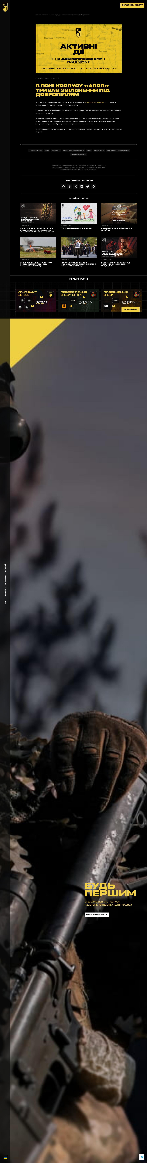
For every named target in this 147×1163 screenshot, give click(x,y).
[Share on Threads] (69, 186)
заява (89, 150)
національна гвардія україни (118, 150)
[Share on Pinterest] (93, 186)
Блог (5, 601)
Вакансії (5, 568)
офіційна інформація (78, 154)
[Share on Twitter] (75, 186)
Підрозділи (5, 580)
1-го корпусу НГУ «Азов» (94, 102)
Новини (5, 592)
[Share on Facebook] (63, 186)
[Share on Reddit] (87, 186)
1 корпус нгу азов (35, 150)
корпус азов (99, 150)
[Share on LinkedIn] (81, 186)
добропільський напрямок (73, 150)
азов (47, 150)
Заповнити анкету (96, 915)
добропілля (56, 150)
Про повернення (130, 309)
